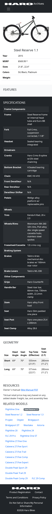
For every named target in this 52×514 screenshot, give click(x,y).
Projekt (9, 419)
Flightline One (12, 409)
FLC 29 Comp (38, 478)
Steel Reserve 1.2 (13, 414)
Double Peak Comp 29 (16, 478)
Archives (38, 3)
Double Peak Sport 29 (16, 467)
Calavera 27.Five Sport (16, 446)
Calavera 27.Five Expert (16, 462)
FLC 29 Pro (10, 435)
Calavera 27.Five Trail (15, 451)
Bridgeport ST (12, 425)
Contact (40, 492)
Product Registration (20, 492)
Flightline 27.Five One (16, 441)
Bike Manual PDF (29, 389)
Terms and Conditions (18, 497)
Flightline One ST (28, 435)
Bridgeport (33, 419)
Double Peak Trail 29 (15, 473)
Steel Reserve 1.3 (35, 414)
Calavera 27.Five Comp (16, 457)
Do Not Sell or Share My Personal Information (26, 504)
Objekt (20, 419)
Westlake (28, 425)
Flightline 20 (11, 430)
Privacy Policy (40, 497)
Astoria (40, 425)
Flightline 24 (28, 430)
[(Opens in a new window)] (26, 29)
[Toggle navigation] (8, 9)
